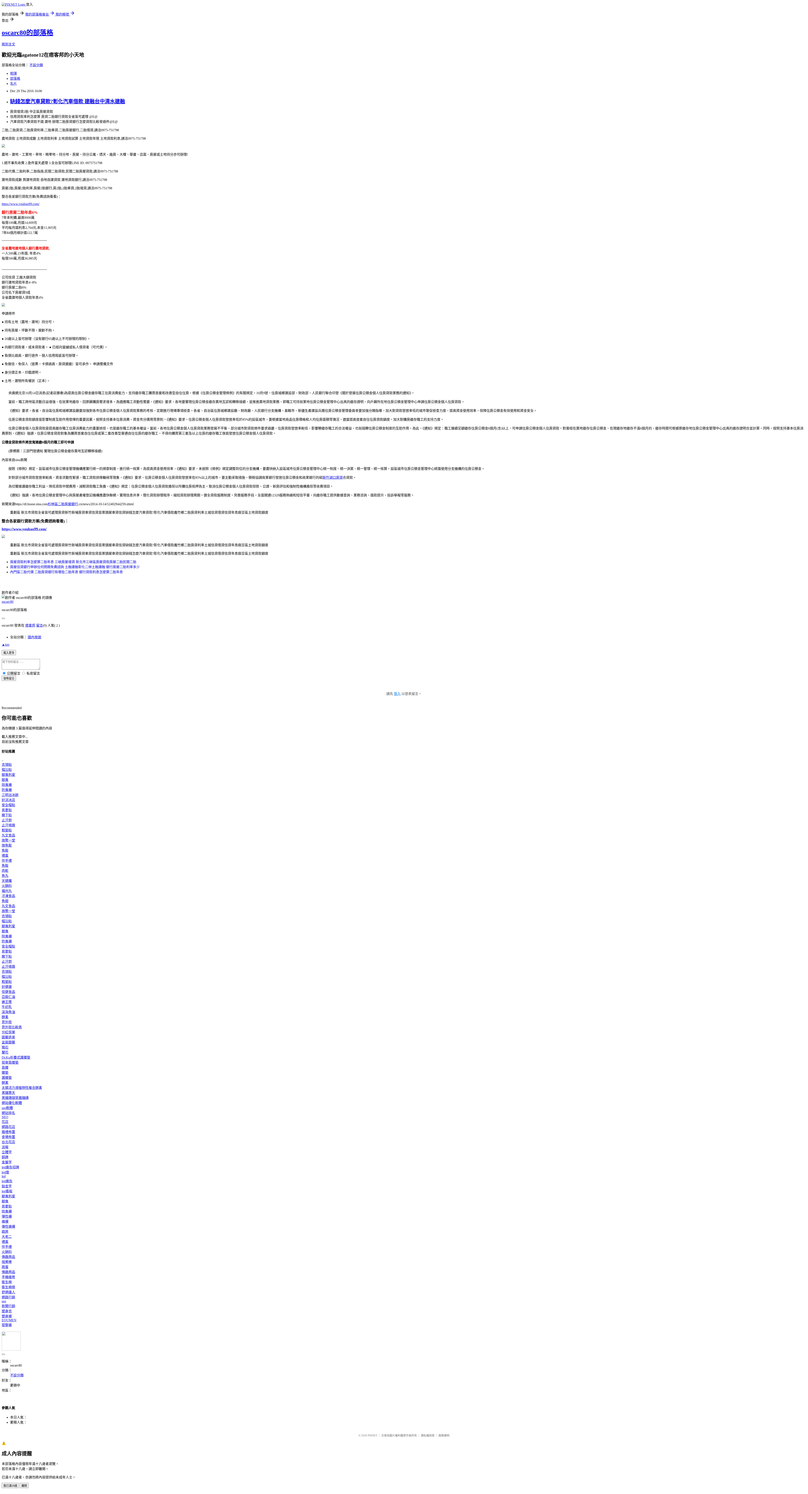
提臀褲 (7, 1325)
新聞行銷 (8, 1306)
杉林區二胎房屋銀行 (63, 504)
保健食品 (8, 992)
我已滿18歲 (10, 1485)
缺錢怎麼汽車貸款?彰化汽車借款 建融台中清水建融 (67, 101)
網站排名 (8, 1113)
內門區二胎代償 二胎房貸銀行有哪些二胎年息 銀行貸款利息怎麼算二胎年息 (66, 572)
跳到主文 (8, 44)
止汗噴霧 (8, 825)
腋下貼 (7, 815)
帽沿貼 (7, 770)
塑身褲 (7, 1316)
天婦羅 (7, 881)
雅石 (5, 1047)
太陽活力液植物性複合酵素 (22, 1088)
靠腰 (5, 1067)
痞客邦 (30, 625)
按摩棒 (7, 1262)
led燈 (5, 1172)
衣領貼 (7, 764)
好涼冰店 (8, 800)
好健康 (7, 987)
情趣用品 (8, 1257)
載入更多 (8, 652)
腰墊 (5, 1072)
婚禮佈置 (8, 1132)
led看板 (7, 1191)
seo (4, 1301)
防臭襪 (7, 790)
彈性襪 (7, 1216)
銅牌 (5, 1157)
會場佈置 (8, 1137)
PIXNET (372, 1435)
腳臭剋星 (8, 775)
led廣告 (7, 1181)
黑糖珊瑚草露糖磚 (15, 1098)
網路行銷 (8, 1297)
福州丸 (7, 891)
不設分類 (36, 65)
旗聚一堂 (8, 840)
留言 (39, 625)
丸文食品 (8, 835)
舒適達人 (8, 1292)
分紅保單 (8, 1032)
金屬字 (7, 1162)
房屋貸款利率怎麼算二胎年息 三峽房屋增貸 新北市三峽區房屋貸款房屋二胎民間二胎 (73, 562)
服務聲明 (444, 1435)
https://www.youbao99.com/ (20, 204)
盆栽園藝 (8, 1042)
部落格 (15, 78)
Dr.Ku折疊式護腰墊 (16, 1057)
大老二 (7, 1236)
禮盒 (5, 855)
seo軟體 (7, 1108)
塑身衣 (7, 1311)
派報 (5, 1147)
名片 (13, 83)
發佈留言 (8, 678)
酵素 (5, 1017)
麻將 (5, 1231)
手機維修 (8, 1277)
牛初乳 (7, 1007)
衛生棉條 (8, 1287)
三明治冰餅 (10, 795)
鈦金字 (7, 1186)
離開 (24, 1485)
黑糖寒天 (8, 1093)
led (4, 1176)
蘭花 (5, 1052)
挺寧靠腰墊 (10, 1062)
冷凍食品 (8, 896)
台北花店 (8, 1142)
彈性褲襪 (8, 1226)
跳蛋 (5, 1267)
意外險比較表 (12, 1027)
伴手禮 (7, 860)
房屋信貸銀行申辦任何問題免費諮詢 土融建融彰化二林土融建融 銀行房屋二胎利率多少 (75, 567)
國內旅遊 (34, 637)
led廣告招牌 (10, 1167)
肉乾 (5, 870)
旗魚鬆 (7, 845)
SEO (5, 1117)
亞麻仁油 (8, 997)
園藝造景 (8, 1037)
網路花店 (8, 1127)
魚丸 (5, 876)
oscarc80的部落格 (27, 32)
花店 (5, 1122)
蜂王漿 (7, 1002)
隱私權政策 (428, 1435)
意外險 (7, 1022)
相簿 (13, 73)
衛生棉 (7, 1282)
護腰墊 (7, 1077)
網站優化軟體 (12, 1103)
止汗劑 (7, 820)
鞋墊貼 (7, 830)
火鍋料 (7, 886)
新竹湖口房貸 (333, 477)
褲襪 (5, 1221)
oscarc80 (7, 601)
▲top (5, 644)
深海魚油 (8, 1012)
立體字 (7, 1152)
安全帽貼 (8, 805)
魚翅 (5, 901)
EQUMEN (9, 1320)
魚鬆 (5, 850)
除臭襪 (7, 785)
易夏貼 (7, 810)
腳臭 (5, 780)
